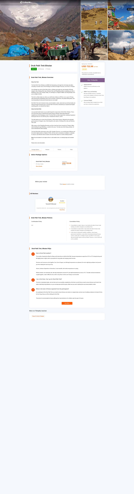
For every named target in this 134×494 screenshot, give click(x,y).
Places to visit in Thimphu (38, 316)
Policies (59, 149)
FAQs (71, 149)
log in (64, 184)
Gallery (131, 9)
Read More (62, 209)
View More (67, 303)
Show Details (39, 166)
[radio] (53, 163)
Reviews (47, 149)
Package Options (35, 149)
